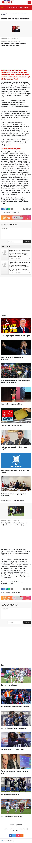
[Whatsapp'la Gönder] (9, 209)
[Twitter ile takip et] (14, 835)
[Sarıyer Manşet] (7, 2)
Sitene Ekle (15, 830)
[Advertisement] (16, 57)
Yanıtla (12, 258)
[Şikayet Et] (29, 258)
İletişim (17, 829)
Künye (11, 829)
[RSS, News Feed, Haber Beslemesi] (21, 835)
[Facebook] (2, 209)
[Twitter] (4, 209)
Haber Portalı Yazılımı (9, 840)
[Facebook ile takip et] (10, 835)
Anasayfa (5, 13)
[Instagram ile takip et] (18, 835)
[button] (24, 209)
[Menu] (29, 2)
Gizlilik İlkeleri (23, 829)
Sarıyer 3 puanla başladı (12, 7)
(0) (16, 258)
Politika (11, 13)
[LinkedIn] (7, 209)
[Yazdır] (12, 209)
